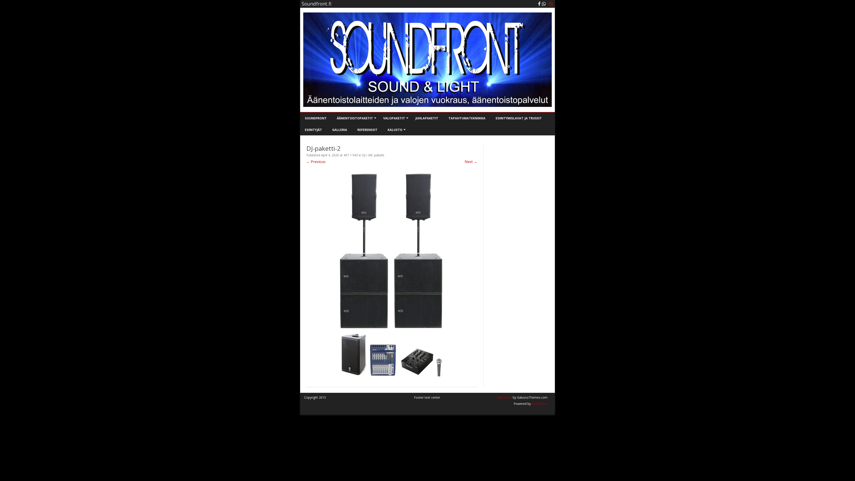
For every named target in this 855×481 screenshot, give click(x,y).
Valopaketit (394, 118)
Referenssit (367, 130)
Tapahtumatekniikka (466, 118)
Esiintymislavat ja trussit (519, 118)
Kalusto (395, 130)
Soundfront (316, 118)
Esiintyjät (313, 130)
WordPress (539, 404)
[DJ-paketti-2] (391, 276)
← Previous (316, 161)
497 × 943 (351, 155)
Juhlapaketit (426, 118)
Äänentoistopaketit (355, 118)
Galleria (339, 130)
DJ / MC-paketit (373, 155)
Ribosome (504, 397)
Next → (471, 161)
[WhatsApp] (544, 4)
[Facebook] (539, 4)
